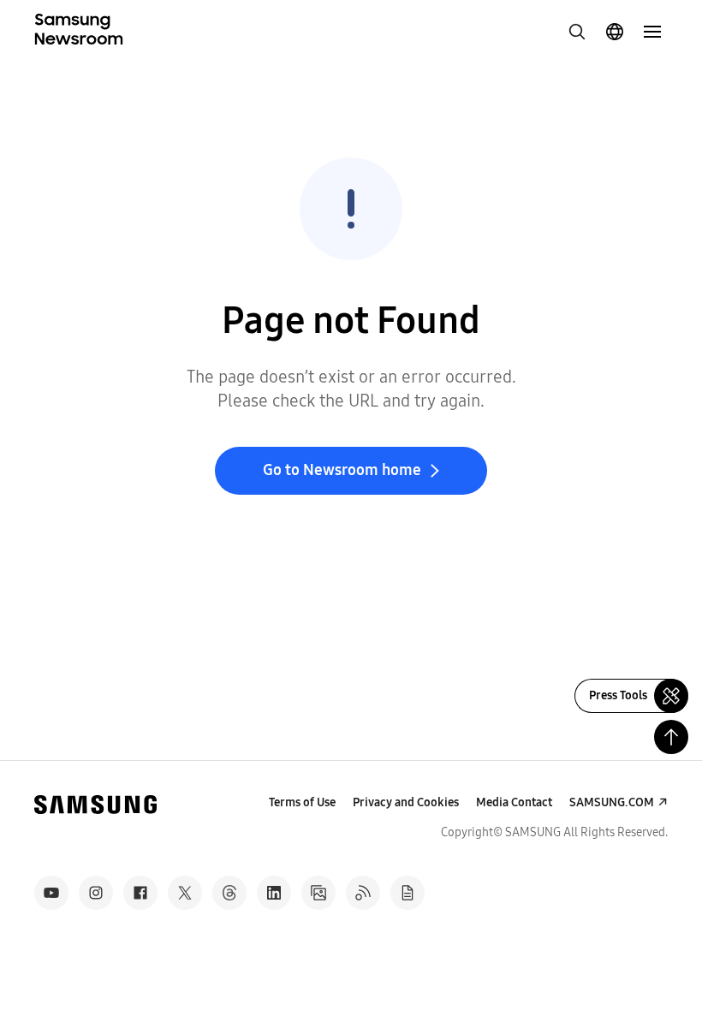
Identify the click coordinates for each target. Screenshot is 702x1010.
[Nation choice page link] (614, 31)
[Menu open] (652, 31)
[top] (671, 737)
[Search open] (577, 31)
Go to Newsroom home (342, 469)
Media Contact (514, 802)
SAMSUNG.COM (611, 802)
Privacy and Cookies (406, 802)
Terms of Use (302, 802)
